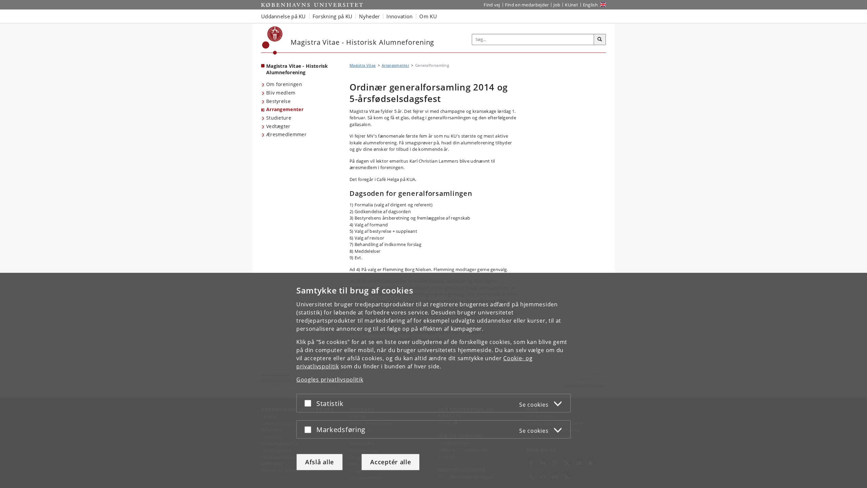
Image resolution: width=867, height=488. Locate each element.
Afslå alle (319, 462)
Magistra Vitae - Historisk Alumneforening (297, 69)
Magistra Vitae (363, 65)
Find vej (492, 5)
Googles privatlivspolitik (329, 379)
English (590, 5)
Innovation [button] (399, 16)
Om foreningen (284, 84)
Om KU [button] (428, 16)
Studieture (278, 118)
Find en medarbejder (527, 5)
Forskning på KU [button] (333, 16)
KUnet (571, 5)
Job (556, 5)
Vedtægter (278, 126)
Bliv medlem (280, 92)
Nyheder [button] (369, 16)
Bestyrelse (278, 101)
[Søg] (600, 39)
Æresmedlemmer (286, 134)
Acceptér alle (390, 462)
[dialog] (433, 380)
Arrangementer (284, 109)
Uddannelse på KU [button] (283, 16)
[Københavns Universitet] (272, 40)
